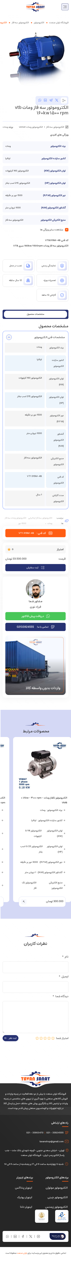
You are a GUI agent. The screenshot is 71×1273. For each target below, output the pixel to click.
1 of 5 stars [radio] (53, 1038)
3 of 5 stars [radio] (45, 1038)
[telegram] (51, 100)
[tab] (35, 314)
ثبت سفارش (32, 568)
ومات (5, 127)
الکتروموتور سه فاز (20, 23)
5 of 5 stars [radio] (37, 1038)
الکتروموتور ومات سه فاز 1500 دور (15, 520)
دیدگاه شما (60, 996)
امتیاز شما (61, 1038)
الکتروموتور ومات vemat (31, 127)
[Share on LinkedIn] (45, 100)
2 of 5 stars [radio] (49, 1038)
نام (65, 956)
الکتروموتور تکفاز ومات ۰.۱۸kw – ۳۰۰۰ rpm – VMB (44, 800)
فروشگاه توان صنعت (58, 23)
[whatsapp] (39, 100)
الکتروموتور (39, 23)
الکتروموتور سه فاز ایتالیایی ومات (40, 520)
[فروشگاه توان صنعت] (35, 6)
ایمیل (63, 976)
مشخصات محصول (35, 314)
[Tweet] (56, 100)
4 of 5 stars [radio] (41, 1038)
